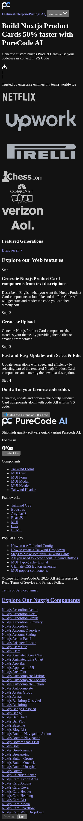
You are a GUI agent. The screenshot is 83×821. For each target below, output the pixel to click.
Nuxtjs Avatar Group (17, 692)
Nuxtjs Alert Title (14, 647)
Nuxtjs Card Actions (17, 783)
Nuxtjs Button (12, 771)
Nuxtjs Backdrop (14, 705)
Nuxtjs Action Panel (16, 639)
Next (22, 816)
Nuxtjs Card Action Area (20, 779)
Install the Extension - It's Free (27, 415)
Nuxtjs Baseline (13, 725)
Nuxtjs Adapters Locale (19, 643)
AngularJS (19, 514)
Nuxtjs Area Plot (14, 672)
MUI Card (18, 473)
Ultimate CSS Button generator (33, 566)
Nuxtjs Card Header (16, 791)
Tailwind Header (23, 490)
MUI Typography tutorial (29, 562)
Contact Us (11, 453)
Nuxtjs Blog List (14, 729)
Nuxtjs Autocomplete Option (23, 684)
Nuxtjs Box (10, 746)
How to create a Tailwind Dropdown (38, 550)
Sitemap (32, 590)
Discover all (10, 250)
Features (8, 14)
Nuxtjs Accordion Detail (19, 614)
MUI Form (19, 477)
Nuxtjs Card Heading (17, 796)
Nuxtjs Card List (14, 800)
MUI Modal (20, 481)
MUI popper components (29, 570)
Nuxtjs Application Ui (18, 668)
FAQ (43, 14)
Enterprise (21, 14)
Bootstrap (18, 509)
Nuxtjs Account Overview (21, 630)
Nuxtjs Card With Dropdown (23, 812)
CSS (14, 526)
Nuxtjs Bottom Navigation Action (26, 734)
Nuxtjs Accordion (15, 626)
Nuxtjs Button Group (17, 758)
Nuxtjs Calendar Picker (19, 775)
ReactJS (17, 518)
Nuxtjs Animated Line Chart (22, 659)
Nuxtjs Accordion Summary (22, 622)
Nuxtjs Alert (11, 651)
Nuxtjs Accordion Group (20, 618)
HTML (16, 530)
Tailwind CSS (21, 505)
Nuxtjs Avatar (12, 696)
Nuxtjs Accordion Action (20, 610)
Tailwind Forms (22, 469)
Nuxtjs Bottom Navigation (21, 738)
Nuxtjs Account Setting (19, 634)
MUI (14, 522)
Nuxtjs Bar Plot (13, 721)
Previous (9, 816)
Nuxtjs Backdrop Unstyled (21, 701)
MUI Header (20, 486)
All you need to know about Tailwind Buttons (44, 558)
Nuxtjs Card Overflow (18, 808)
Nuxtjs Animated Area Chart (22, 655)
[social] (4, 449)
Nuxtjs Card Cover (16, 787)
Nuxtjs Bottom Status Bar (20, 742)
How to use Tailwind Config (32, 546)
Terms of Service (14, 590)
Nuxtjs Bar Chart (14, 717)
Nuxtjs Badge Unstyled (19, 709)
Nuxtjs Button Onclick (18, 763)
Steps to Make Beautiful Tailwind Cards (40, 554)
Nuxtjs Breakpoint (15, 754)
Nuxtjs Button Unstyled (19, 767)
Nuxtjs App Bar (13, 663)
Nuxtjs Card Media (16, 804)
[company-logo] (6, 8)
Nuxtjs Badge (12, 713)
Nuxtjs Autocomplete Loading (24, 680)
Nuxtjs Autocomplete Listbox (23, 676)
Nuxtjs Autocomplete (17, 688)
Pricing (34, 14)
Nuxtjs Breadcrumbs (17, 750)
